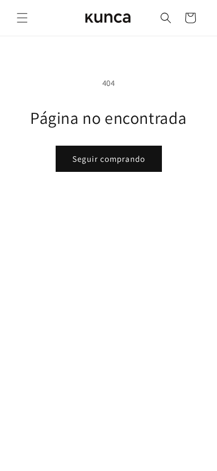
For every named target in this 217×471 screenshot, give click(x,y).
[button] (22, 18)
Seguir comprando (108, 158)
